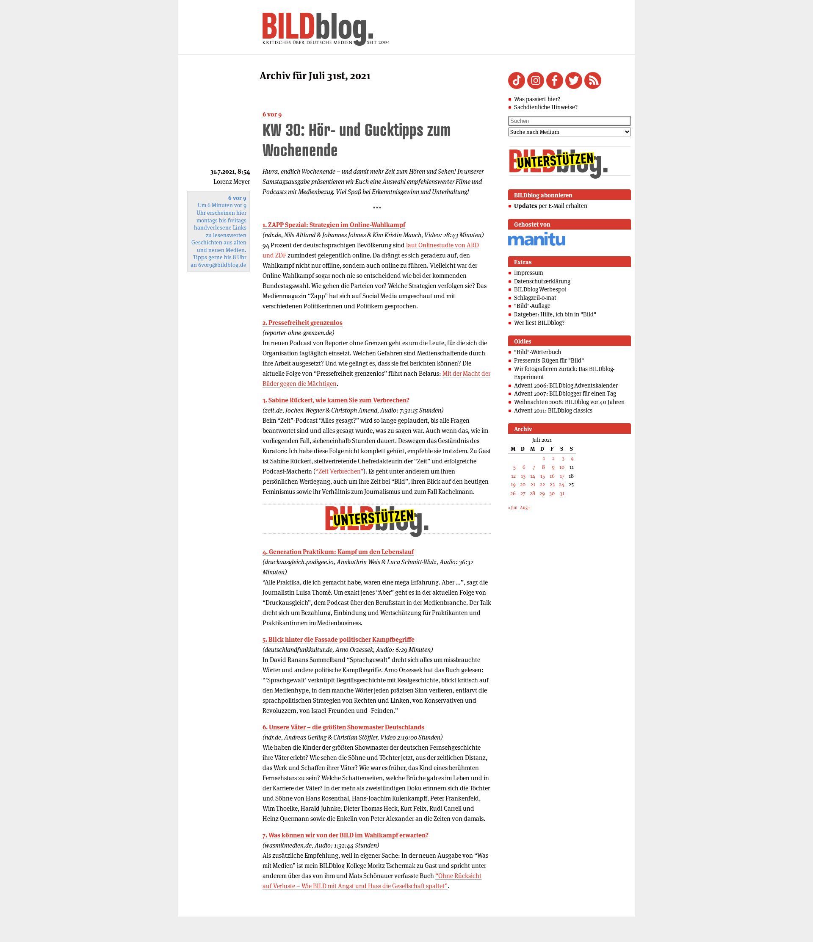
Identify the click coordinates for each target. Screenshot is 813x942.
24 (561, 484)
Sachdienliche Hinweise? (546, 107)
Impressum (528, 273)
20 (522, 484)
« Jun (512, 507)
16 (552, 475)
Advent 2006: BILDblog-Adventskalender (566, 385)
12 (513, 475)
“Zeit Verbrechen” (339, 471)
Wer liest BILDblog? (539, 323)
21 (533, 484)
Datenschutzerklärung (542, 281)
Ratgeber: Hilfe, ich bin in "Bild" (555, 314)
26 (513, 493)
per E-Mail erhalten (550, 206)
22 (542, 484)
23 (552, 484)
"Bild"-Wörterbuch (537, 352)
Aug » (525, 507)
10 (561, 467)
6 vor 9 (272, 114)
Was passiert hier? (537, 99)
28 (532, 493)
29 (542, 493)
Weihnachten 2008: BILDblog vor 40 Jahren (569, 402)
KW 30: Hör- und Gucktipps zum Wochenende (357, 139)
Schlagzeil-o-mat (535, 298)
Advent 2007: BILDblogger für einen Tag (565, 393)
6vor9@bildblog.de (222, 265)
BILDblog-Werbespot (540, 289)
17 (562, 475)
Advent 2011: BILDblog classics (553, 410)
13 (523, 475)
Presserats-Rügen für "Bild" (549, 360)
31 (562, 493)
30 (552, 493)
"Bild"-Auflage (532, 306)
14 (532, 475)
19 (513, 484)
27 (522, 493)
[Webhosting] (536, 244)
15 (542, 475)
